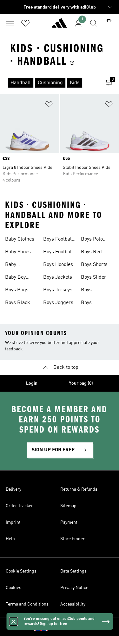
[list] (49, 83)
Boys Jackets (57, 277)
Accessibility (72, 604)
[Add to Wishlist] (49, 105)
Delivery (13, 489)
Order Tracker (19, 506)
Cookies (13, 588)
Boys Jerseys (57, 290)
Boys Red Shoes (91, 252)
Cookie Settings (21, 571)
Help (10, 539)
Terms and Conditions (27, 604)
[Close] (13, 621)
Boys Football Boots (58, 252)
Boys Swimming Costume (93, 303)
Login (31, 383)
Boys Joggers (58, 302)
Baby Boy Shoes (15, 278)
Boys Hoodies (58, 264)
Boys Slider (93, 277)
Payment (68, 522)
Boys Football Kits (58, 240)
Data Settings (73, 571)
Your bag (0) (81, 383)
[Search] (93, 23)
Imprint (13, 522)
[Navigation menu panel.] (10, 23)
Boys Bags (17, 290)
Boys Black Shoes (17, 303)
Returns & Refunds (78, 489)
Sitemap (68, 506)
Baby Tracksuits (17, 265)
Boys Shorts (94, 264)
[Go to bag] (108, 23)
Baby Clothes (19, 239)
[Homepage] (59, 25)
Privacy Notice (74, 588)
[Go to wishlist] (25, 23)
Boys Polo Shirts (92, 240)
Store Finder (72, 539)
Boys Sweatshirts (94, 291)
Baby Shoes (18, 252)
